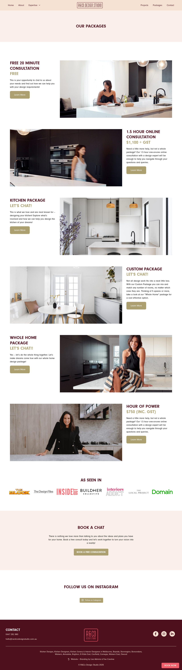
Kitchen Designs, (47, 652)
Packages (157, 5)
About (21, 5)
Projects (144, 5)
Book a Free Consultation (91, 552)
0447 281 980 (12, 634)
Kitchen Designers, (62, 652)
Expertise (33, 5)
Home (11, 5)
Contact (170, 5)
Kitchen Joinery (76, 652)
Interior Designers (92, 652)
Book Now (170, 665)
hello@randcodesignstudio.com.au (21, 639)
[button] (38, 5)
